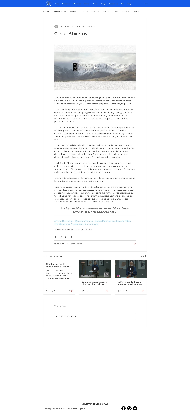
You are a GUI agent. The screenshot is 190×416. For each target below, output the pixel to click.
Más (135, 11)
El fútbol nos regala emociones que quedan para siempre (57, 265)
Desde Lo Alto (86, 229)
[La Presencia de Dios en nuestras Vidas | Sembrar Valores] (131, 269)
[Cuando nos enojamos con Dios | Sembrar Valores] (95, 269)
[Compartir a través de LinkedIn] (66, 237)
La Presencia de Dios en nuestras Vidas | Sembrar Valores (129, 283)
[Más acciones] (134, 26)
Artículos (95, 11)
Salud (115, 11)
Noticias (46, 11)
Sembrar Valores (60, 11)
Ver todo (143, 256)
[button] (77, 3)
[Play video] (95, 67)
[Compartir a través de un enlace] (71, 237)
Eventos (85, 11)
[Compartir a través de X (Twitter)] (61, 237)
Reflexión (73, 11)
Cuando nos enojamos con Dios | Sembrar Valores (95, 283)
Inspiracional (74, 229)
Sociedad (126, 11)
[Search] (146, 3)
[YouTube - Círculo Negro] (135, 408)
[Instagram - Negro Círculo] (129, 408)
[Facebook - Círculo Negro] (123, 408)
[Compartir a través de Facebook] (55, 237)
